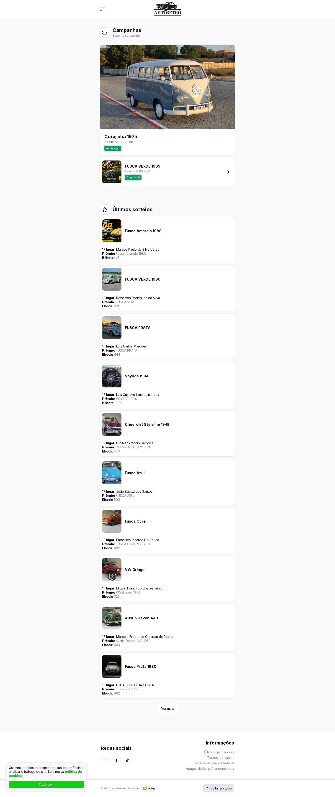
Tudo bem (46, 784)
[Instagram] (105, 760)
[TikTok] (127, 760)
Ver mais (167, 708)
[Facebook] (116, 760)
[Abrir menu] (104, 9)
